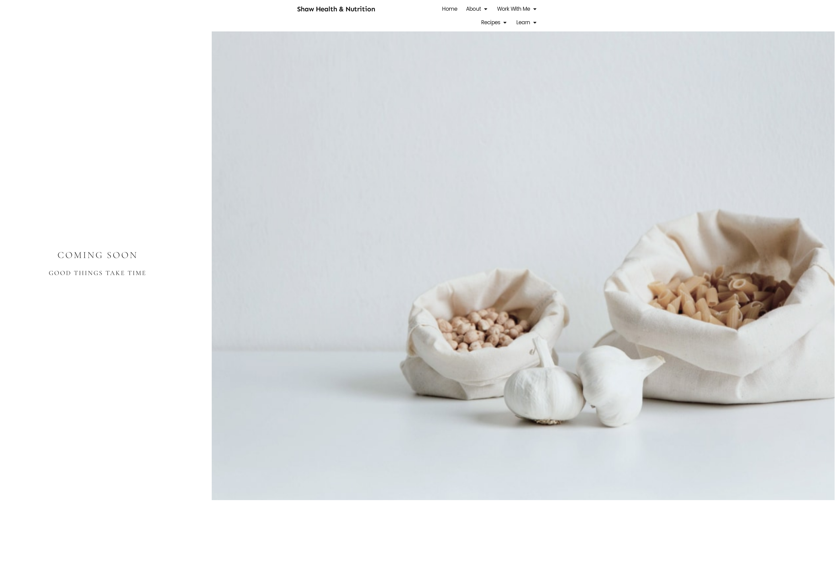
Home (449, 8)
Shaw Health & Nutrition (336, 9)
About (473, 8)
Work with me (513, 8)
